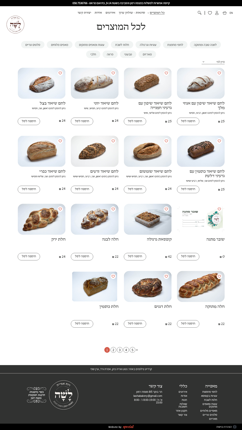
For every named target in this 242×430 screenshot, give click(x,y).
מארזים (213, 418)
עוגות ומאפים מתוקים (209, 405)
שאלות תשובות (183, 405)
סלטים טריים (210, 414)
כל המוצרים (157, 13)
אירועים (110, 13)
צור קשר (182, 414)
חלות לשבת (210, 399)
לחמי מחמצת (209, 391)
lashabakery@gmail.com (147, 395)
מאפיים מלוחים (208, 410)
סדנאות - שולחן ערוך (132, 13)
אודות (98, 13)
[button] (121, 13)
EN (231, 13)
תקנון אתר (181, 410)
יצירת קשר (84, 13)
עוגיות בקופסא (209, 395)
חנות (184, 399)
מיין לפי (220, 62)
